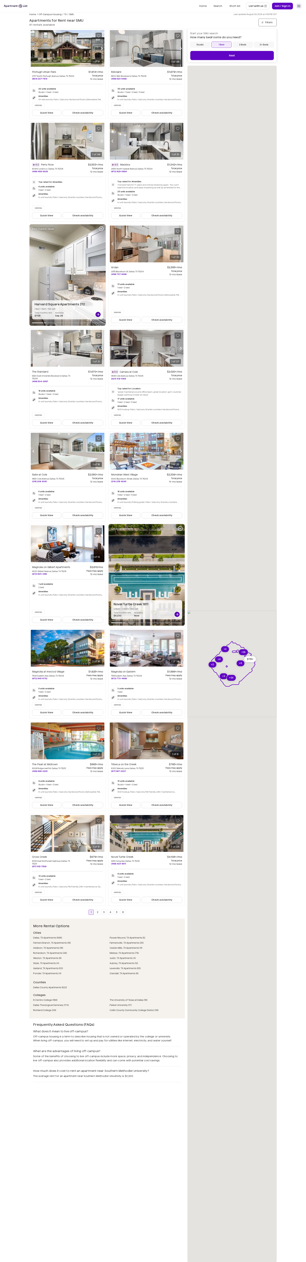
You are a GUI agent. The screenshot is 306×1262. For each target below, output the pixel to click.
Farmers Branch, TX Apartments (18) (52, 943)
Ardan (114, 267)
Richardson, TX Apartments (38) (50, 953)
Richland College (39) (44, 1010)
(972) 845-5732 (39, 678)
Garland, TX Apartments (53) (48, 968)
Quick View (46, 112)
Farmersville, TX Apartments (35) (127, 943)
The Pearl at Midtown (45, 764)
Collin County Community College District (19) (134, 1010)
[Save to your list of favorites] (98, 36)
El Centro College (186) (45, 1000)
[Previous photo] (33, 48)
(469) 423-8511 (118, 864)
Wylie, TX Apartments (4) (46, 963)
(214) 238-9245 (118, 481)
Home (32, 14)
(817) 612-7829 (39, 866)
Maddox (125, 164)
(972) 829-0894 (119, 171)
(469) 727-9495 (119, 274)
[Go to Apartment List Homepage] (15, 6)
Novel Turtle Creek (122, 857)
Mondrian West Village (124, 474)
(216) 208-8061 (39, 481)
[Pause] (101, 228)
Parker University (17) (121, 1005)
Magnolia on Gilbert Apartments (51, 567)
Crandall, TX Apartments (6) (124, 973)
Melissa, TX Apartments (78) (124, 953)
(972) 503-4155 (39, 574)
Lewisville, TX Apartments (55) (125, 968)
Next (232, 55)
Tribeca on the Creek (123, 764)
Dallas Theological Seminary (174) (51, 1005)
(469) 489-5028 (40, 171)
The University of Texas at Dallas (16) (128, 1000)
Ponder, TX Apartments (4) (47, 973)
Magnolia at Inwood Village (48, 671)
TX (65, 14)
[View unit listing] (98, 314)
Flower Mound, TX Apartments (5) (127, 937)
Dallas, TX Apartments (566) (47, 937)
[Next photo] (101, 48)
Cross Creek (39, 857)
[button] (250, 659)
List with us (259, 7)
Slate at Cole (39, 474)
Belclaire (116, 72)
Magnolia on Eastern (123, 671)
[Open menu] (298, 6)
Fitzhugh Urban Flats (44, 72)
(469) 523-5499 (119, 79)
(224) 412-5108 (118, 379)
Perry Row (47, 164)
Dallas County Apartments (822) (50, 987)
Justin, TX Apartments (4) (123, 958)
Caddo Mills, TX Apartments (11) (126, 948)
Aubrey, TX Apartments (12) (124, 963)
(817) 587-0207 (118, 771)
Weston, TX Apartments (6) (47, 958)
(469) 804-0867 (40, 381)
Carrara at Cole (129, 371)
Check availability (82, 112)
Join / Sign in (282, 6)
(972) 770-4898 (119, 678)
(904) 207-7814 (39, 79)
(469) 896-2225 (39, 771)
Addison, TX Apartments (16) (48, 948)
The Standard (40, 371)
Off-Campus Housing (50, 14)
